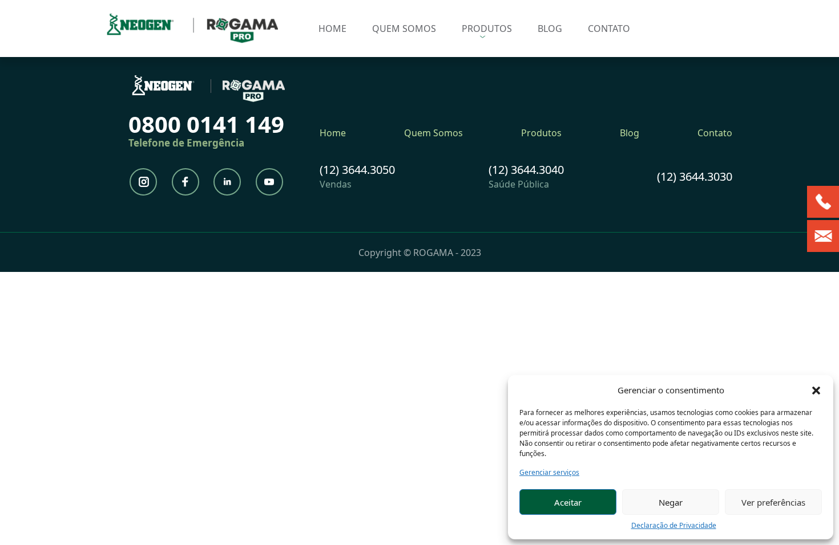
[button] (816, 390)
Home (332, 28)
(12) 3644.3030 (694, 176)
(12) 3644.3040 (526, 169)
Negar (671, 502)
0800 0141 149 (206, 124)
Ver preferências (773, 502)
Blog (550, 28)
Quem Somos (404, 28)
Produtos (487, 28)
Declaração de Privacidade (673, 525)
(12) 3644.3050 (357, 169)
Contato (609, 28)
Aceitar (568, 502)
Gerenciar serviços (549, 472)
